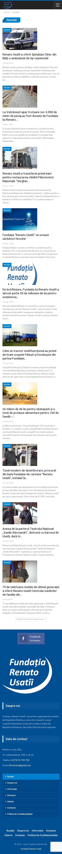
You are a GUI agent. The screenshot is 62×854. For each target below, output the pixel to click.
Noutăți (10, 776)
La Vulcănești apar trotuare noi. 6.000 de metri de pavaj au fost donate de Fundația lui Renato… (30, 115)
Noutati (7, 30)
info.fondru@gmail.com (20, 765)
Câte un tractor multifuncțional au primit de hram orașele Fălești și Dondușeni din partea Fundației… (29, 354)
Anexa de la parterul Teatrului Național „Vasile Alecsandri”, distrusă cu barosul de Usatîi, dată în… (30, 532)
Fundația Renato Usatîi (31, 849)
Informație (12, 789)
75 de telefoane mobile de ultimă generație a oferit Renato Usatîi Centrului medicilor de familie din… (30, 590)
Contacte (11, 808)
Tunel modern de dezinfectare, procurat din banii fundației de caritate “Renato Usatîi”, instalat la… (29, 474)
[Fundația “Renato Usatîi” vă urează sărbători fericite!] (19, 219)
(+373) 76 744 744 (20, 760)
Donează (11, 795)
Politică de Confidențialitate (20, 814)
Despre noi (12, 783)
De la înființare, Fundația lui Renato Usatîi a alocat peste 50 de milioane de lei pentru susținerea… (30, 293)
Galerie (10, 801)
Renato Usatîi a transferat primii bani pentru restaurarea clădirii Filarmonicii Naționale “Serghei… (28, 177)
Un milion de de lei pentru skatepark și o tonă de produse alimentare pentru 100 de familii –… (30, 412)
